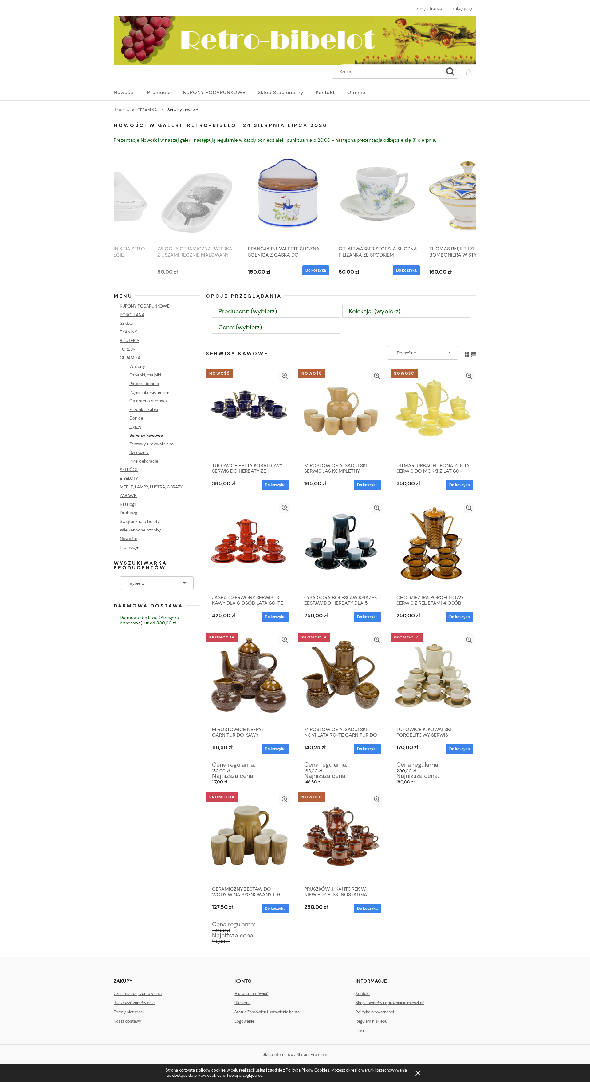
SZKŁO (126, 323)
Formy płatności (129, 1012)
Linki (360, 1030)
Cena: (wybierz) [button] (240, 327)
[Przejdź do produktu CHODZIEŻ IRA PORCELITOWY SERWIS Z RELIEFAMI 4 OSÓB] (433, 547)
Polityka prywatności (375, 1012)
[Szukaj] (450, 72)
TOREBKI (128, 349)
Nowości (128, 538)
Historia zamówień (251, 993)
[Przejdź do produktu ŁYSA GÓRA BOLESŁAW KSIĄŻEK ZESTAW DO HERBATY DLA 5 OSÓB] (341, 547)
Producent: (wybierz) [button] (247, 311)
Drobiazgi (129, 512)
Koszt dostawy (127, 1021)
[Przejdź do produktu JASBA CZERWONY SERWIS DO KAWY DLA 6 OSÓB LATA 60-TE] (249, 547)
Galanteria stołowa (148, 401)
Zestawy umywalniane (151, 444)
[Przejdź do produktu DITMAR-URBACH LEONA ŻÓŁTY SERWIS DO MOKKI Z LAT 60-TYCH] (433, 415)
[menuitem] (130, 92)
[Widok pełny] (473, 352)
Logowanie (244, 1021)
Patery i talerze (144, 383)
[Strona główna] (295, 39)
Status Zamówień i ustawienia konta (267, 1012)
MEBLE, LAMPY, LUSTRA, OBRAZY (151, 487)
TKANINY (128, 332)
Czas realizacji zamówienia (138, 993)
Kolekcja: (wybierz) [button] (374, 311)
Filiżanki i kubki (143, 409)
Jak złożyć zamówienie (134, 1002)
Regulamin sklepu (371, 1021)
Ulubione (242, 1002)
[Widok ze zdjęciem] (467, 352)
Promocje (129, 547)
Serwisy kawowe (146, 435)
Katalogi (128, 504)
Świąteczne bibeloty (140, 521)
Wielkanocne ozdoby (140, 530)
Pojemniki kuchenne (149, 392)
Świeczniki (139, 452)
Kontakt (363, 993)
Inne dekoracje (143, 461)
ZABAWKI (128, 495)
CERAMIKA (130, 357)
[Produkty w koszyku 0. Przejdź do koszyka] (470, 71)
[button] (284, 376)
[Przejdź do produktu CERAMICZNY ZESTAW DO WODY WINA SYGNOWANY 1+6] (249, 838)
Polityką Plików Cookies (307, 1070)
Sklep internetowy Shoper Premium (295, 1054)
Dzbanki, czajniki (145, 375)
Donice (136, 418)
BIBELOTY (129, 478)
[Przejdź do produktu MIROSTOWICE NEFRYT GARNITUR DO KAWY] (249, 679)
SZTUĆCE (129, 469)
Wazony (137, 366)
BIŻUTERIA (129, 340)
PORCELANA (132, 314)
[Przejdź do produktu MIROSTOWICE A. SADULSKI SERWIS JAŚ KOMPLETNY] (341, 415)
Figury (135, 426)
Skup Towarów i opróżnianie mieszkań (390, 1002)
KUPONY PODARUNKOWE (145, 306)
